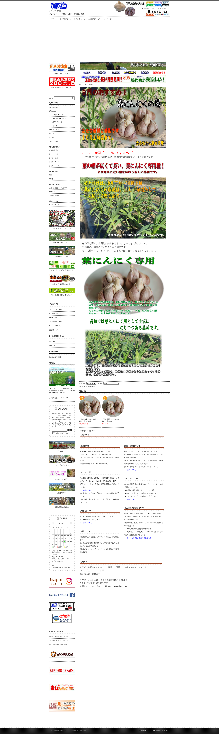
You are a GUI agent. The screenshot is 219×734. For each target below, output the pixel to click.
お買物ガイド (54, 304)
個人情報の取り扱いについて (59, 730)
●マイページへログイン (150, 8)
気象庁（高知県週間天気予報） (59, 636)
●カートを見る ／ (164, 8)
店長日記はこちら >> (58, 397)
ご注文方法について (55, 310)
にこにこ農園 (55, 11)
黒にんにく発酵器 (55, 357)
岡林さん (52, 179)
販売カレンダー (54, 330)
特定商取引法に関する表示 (78, 730)
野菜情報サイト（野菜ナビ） (58, 640)
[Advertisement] (109, 40)
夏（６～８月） (54, 158)
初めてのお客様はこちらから (62, 295)
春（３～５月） (54, 154)
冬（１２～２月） (55, 166)
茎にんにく (52, 137)
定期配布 (52, 192)
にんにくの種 (53, 141)
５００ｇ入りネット (59, 118)
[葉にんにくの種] (113, 406)
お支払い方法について (56, 313)
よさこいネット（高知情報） (58, 645)
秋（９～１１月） (55, 162)
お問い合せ (78, 19)
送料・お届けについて (56, 317)
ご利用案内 (64, 19)
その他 (54, 126)
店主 (50, 175)
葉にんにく (52, 133)
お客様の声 (92, 19)
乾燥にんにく (53, 111)
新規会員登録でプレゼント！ (62, 87)
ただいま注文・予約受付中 (58, 188)
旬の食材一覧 (53, 150)
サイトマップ (106, 19)
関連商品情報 (54, 351)
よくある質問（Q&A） (57, 336)
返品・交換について (55, 322)
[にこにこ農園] (59, 9)
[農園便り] (62, 385)
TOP (52, 19)
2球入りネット (57, 122)
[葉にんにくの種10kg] (90, 406)
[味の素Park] (62, 674)
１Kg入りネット (57, 115)
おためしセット (54, 195)
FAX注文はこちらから (62, 74)
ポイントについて (55, 326)
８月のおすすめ (54, 204)
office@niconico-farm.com (115, 586)
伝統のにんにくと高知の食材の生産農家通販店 (66, 14)
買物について (53, 345)
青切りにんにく (54, 130)
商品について (53, 342)
